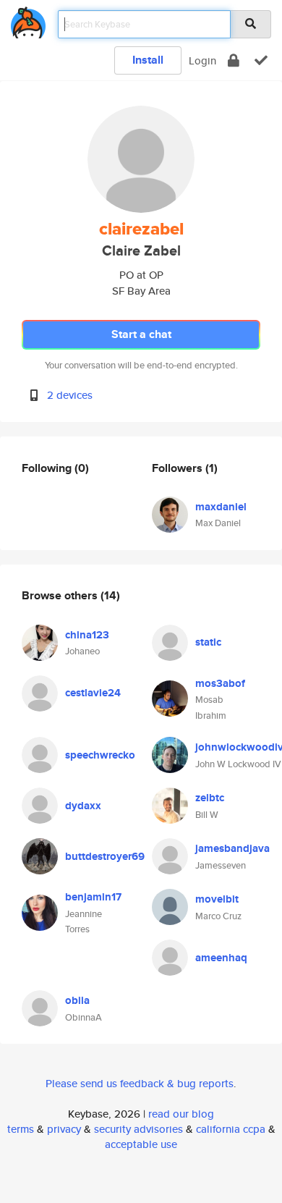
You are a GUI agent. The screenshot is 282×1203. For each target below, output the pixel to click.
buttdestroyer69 (105, 856)
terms (20, 1128)
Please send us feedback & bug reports (140, 1083)
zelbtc (209, 798)
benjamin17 (93, 897)
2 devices (70, 394)
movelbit (217, 899)
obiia (77, 1000)
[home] (28, 20)
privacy (64, 1128)
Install (147, 59)
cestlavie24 (93, 693)
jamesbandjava (232, 848)
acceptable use (141, 1144)
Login (202, 60)
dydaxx (83, 806)
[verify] (261, 60)
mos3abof (220, 683)
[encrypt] (233, 60)
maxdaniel (221, 507)
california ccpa (230, 1128)
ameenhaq (221, 958)
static (208, 642)
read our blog (181, 1113)
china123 (87, 635)
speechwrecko (100, 755)
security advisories (138, 1128)
